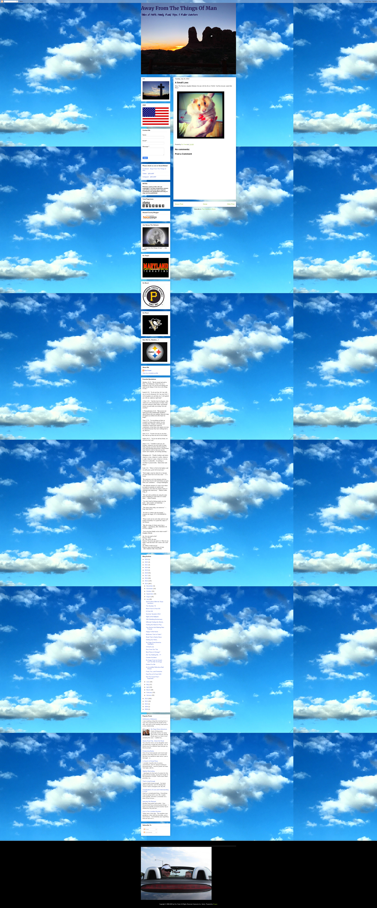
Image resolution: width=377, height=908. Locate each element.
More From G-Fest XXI (153, 608)
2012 (146, 701)
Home (205, 204)
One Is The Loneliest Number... (152, 811)
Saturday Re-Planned (149, 801)
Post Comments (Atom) (208, 209)
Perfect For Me (150, 664)
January (149, 695)
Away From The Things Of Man (179, 8)
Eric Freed (148, 370)
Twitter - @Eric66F (148, 173)
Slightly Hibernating (149, 771)
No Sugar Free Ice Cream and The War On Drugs (154, 661)
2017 (146, 575)
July (147, 599)
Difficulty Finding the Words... (155, 622)
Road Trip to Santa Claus (154, 637)
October (149, 591)
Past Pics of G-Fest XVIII (153, 674)
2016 (146, 578)
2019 (146, 570)
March (148, 690)
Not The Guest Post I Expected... (152, 677)
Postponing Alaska (148, 751)
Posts (147, 829)
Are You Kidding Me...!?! (153, 655)
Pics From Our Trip (152, 649)
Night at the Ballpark (152, 616)
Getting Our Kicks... (152, 639)
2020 (146, 567)
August (148, 596)
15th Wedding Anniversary (154, 619)
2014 (146, 583)
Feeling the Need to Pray (154, 624)
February (149, 692)
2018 (146, 573)
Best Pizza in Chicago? (153, 652)
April (148, 687)
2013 (146, 698)
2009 (146, 706)
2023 (146, 562)
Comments (148, 832)
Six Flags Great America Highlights (153, 643)
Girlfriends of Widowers (150, 719)
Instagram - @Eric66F (149, 177)
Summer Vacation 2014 (153, 614)
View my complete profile (150, 373)
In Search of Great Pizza (150, 761)
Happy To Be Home (152, 631)
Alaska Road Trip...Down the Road (153, 741)
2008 (146, 709)
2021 (146, 565)
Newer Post (179, 204)
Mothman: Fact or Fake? (153, 634)
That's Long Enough (149, 781)
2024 (146, 559)
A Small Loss (150, 647)
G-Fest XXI (149, 611)
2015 (146, 581)
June (148, 682)
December (149, 586)
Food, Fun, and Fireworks (154, 671)
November (149, 588)
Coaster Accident (151, 657)
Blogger (215, 904)
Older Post (230, 204)
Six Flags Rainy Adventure (159, 729)
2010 (146, 704)
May (147, 684)
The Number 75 (151, 606)
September (150, 594)
